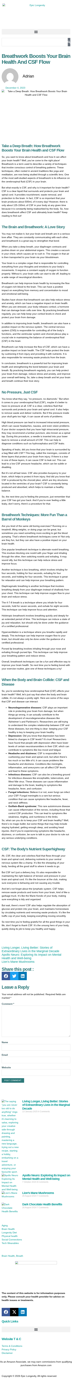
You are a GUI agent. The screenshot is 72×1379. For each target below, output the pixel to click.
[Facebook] (6, 976)
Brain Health (8, 1256)
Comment (8, 1003)
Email (5, 1055)
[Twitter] (14, 976)
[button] (36, 32)
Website (6, 1067)
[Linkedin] (22, 976)
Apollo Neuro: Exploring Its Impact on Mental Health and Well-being (46, 1177)
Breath (19, 1256)
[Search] (69, 42)
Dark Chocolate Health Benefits (42, 1204)
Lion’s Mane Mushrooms (18, 961)
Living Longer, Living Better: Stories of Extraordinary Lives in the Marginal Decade (30, 949)
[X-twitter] (14, 1312)
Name (5, 1042)
